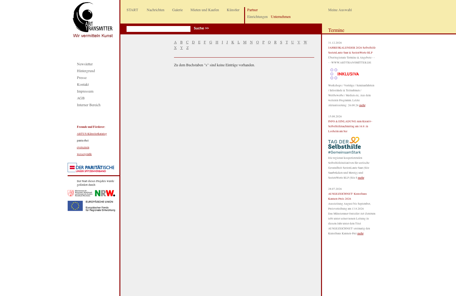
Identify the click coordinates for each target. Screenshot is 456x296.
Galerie (177, 9)
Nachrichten (155, 9)
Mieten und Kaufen (204, 9)
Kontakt (83, 84)
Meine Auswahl (340, 9)
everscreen (83, 147)
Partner (252, 9)
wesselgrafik (84, 154)
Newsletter (85, 63)
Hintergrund (86, 70)
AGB (81, 97)
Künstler (233, 9)
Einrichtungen (257, 16)
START (132, 9)
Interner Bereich (89, 104)
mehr (362, 105)
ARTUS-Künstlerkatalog (92, 134)
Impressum (85, 91)
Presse (82, 77)
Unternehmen (281, 16)
